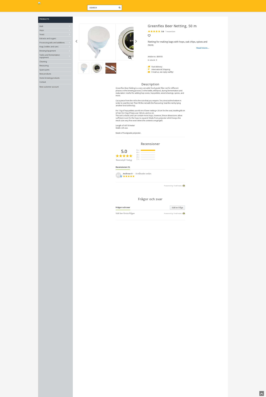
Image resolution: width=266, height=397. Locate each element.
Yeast (41, 34)
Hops (41, 30)
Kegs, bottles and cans (48, 46)
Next (136, 41)
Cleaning (43, 61)
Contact (42, 82)
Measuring (43, 65)
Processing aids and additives (52, 42)
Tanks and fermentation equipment (49, 56)
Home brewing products (49, 78)
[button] (129, 57)
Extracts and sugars (47, 38)
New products (45, 73)
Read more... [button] (202, 48)
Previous (76, 41)
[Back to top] (261, 394)
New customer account (49, 87)
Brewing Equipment (47, 50)
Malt (41, 26)
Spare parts (44, 69)
